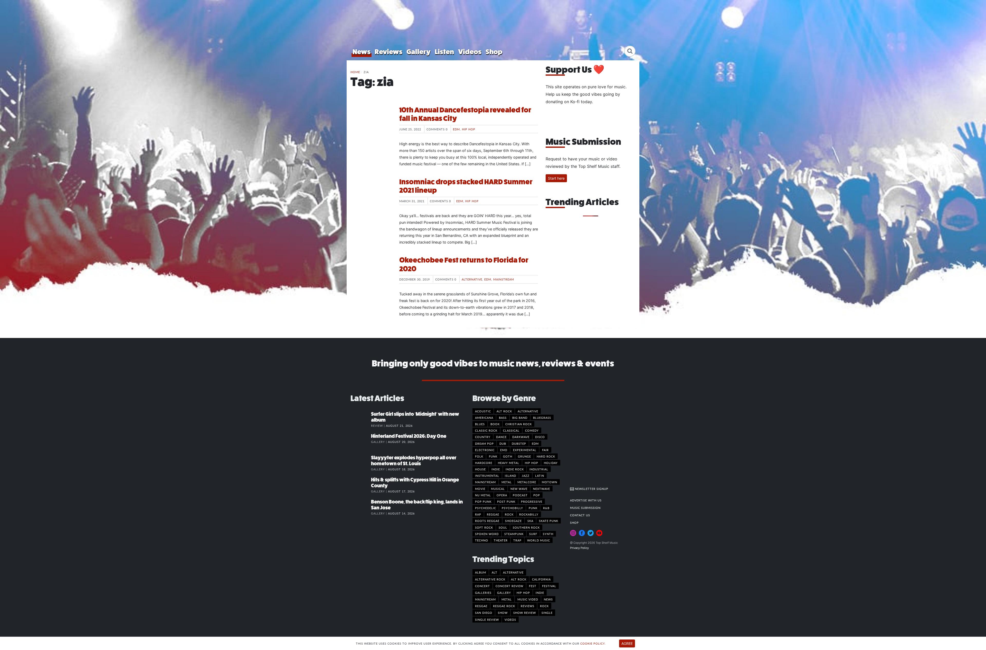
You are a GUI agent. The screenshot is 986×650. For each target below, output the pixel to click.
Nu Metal (483, 495)
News (362, 52)
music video (527, 599)
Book (495, 424)
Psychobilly (512, 508)
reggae (481, 606)
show (503, 612)
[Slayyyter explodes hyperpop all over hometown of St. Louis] (360, 463)
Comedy (532, 430)
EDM (456, 129)
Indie (495, 469)
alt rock (518, 579)
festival (549, 586)
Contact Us (580, 515)
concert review (509, 586)
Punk (533, 508)
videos (510, 619)
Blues (480, 424)
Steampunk (514, 534)
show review (524, 612)
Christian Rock (518, 424)
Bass (503, 417)
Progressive (531, 501)
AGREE (627, 643)
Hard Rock (546, 456)
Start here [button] (556, 178)
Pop (536, 495)
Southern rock (526, 527)
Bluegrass (542, 417)
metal (506, 599)
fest (532, 586)
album (480, 572)
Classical (511, 430)
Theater (501, 540)
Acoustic (483, 411)
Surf (533, 534)
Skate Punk (548, 521)
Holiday (551, 463)
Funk (493, 456)
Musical (498, 489)
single (547, 612)
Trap (517, 540)
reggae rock (504, 606)
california (541, 579)
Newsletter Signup (591, 489)
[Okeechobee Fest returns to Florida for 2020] (371, 275)
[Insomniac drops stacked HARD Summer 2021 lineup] (371, 197)
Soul (503, 527)
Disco (540, 437)
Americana (484, 417)
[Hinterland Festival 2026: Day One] (360, 441)
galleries (483, 592)
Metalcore (526, 482)
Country (482, 437)
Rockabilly (528, 514)
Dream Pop (484, 443)
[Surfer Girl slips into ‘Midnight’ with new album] (360, 419)
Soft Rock (484, 527)
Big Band (519, 417)
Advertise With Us (586, 500)
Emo (503, 450)
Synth (548, 534)
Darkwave (520, 437)
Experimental (524, 450)
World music (538, 540)
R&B (546, 508)
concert (482, 586)
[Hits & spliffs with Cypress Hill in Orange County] (360, 485)
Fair (545, 450)
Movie (480, 489)
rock (544, 606)
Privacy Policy (579, 548)
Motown (549, 482)
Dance (501, 437)
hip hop (523, 592)
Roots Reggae (487, 521)
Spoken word (487, 534)
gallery (504, 592)
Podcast (520, 495)
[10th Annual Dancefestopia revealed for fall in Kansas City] (371, 125)
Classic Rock (486, 430)
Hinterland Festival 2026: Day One (408, 436)
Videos (469, 52)
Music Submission (585, 508)
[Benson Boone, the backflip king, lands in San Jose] (360, 507)
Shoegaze (513, 521)
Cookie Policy (592, 643)
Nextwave (541, 489)
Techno (481, 540)
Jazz (525, 475)
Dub (502, 443)
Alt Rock (504, 411)
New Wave (518, 489)
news (548, 599)
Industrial (538, 469)
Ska (530, 521)
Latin (539, 475)
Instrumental (487, 475)
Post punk (506, 501)
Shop (494, 52)
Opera (502, 495)
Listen (444, 52)
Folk (479, 456)
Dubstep (519, 443)
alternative (513, 572)
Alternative (472, 279)
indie (540, 592)
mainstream (485, 599)
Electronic (485, 450)
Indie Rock (515, 469)
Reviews (388, 52)
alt (494, 572)
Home (355, 72)
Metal (506, 482)
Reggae (493, 514)
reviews (527, 606)
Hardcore (483, 463)
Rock (509, 514)
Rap (478, 514)
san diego (483, 612)
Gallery (418, 52)
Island (510, 475)
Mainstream (503, 279)
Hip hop (468, 129)
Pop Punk (483, 501)
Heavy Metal (508, 463)
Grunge (524, 456)
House (480, 469)
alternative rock (490, 579)
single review (487, 619)
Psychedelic (485, 508)
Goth (507, 456)
